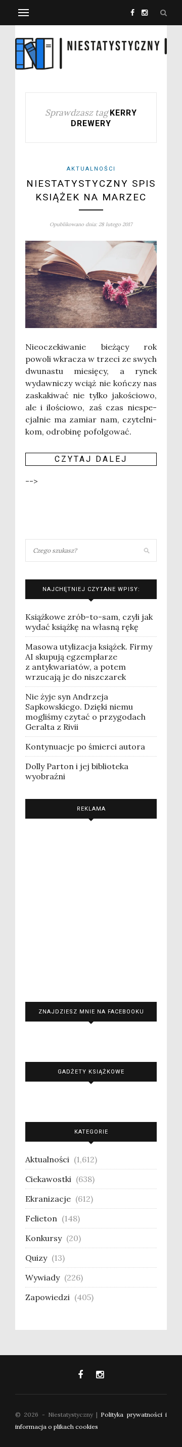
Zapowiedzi (47, 1297)
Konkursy (43, 1238)
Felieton (41, 1218)
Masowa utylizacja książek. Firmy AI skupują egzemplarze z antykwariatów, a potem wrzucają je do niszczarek (88, 661)
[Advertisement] (91, 907)
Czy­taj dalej (91, 459)
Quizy (36, 1258)
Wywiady (42, 1277)
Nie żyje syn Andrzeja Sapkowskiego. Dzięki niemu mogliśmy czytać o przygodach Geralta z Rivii (85, 711)
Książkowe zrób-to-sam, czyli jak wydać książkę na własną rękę (89, 622)
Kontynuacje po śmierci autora (85, 746)
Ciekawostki (48, 1179)
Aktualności (91, 169)
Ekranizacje (48, 1199)
